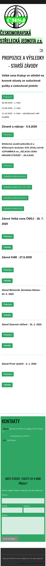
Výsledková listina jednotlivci (15, 198)
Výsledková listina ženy (13, 208)
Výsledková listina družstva (14, 176)
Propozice (8, 97)
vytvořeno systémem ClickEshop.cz (32, 563)
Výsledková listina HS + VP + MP (17, 187)
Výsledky (7, 247)
